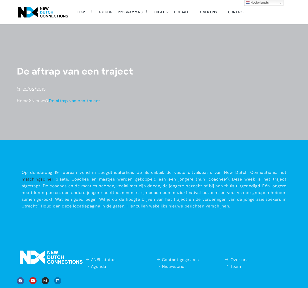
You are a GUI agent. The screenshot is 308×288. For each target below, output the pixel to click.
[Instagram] (45, 280)
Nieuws (39, 100)
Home (82, 12)
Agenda (105, 12)
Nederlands (259, 2)
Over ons (208, 12)
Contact (236, 12)
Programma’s (130, 12)
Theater (161, 12)
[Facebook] (20, 280)
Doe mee (181, 12)
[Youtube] (33, 280)
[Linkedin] (57, 280)
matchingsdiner (37, 179)
